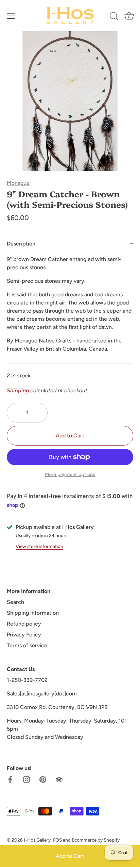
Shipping (18, 390)
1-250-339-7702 (27, 680)
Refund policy (24, 623)
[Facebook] (10, 779)
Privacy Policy (24, 634)
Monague (18, 183)
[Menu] (10, 15)
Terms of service (27, 645)
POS (57, 840)
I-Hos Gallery (37, 840)
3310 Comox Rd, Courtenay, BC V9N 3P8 (57, 707)
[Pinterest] (42, 779)
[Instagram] (26, 779)
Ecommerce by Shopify (96, 840)
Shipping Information (33, 613)
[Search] (113, 16)
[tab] (70, 309)
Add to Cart (70, 856)
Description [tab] (21, 243)
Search (15, 602)
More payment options (70, 474)
